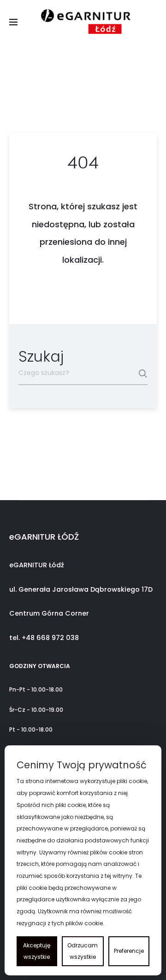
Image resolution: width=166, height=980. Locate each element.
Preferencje (129, 951)
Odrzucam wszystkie (82, 951)
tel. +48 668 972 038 (44, 637)
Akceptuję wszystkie (36, 951)
